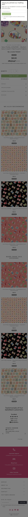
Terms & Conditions (17, 16)
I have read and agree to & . (14, 17)
